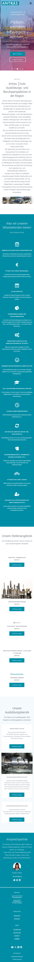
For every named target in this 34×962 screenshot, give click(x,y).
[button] (12, 69)
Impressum (17, 918)
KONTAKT (17, 935)
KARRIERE (17, 939)
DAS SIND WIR (17, 929)
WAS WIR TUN (17, 932)
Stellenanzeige (17, 565)
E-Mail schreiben (17, 59)
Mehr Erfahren (17, 54)
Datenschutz (17, 915)
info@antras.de (18, 897)
